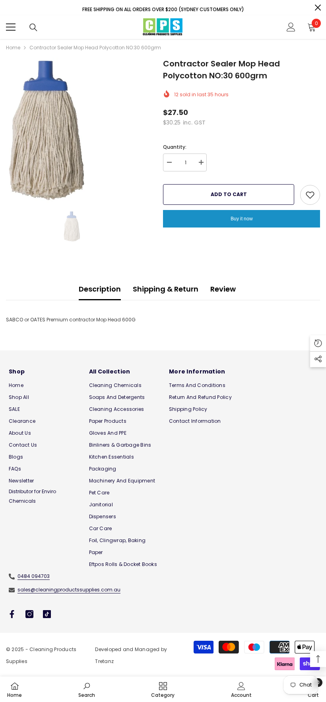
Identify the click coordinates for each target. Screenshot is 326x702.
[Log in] (291, 27)
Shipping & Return (165, 289)
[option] (78, 130)
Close (318, 8)
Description (100, 289)
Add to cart (229, 194)
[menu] (11, 27)
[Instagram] (29, 614)
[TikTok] (47, 614)
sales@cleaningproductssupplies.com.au (68, 589)
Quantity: (174, 147)
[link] (87, 689)
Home (13, 47)
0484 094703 (33, 576)
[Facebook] (12, 614)
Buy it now (242, 219)
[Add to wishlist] (310, 195)
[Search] (33, 27)
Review (223, 289)
